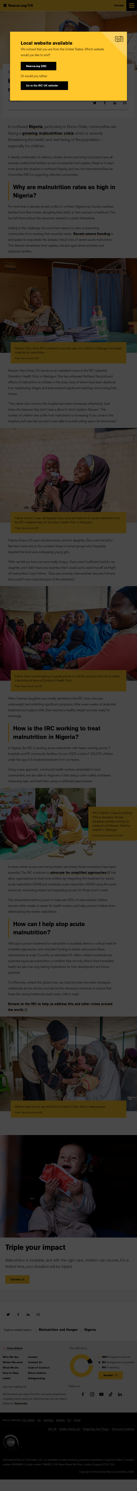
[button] (38, 66)
